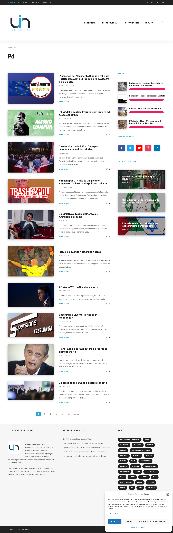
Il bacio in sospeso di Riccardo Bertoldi (147, 95)
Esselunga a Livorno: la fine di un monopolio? (78, 316)
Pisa (140, 487)
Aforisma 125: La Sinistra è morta (78, 287)
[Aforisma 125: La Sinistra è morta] (31, 295)
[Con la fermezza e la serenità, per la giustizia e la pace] (141, 202)
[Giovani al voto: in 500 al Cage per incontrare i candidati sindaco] (31, 157)
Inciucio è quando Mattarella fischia (80, 251)
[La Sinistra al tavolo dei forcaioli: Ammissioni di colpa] (31, 224)
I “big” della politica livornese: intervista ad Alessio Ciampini (84, 113)
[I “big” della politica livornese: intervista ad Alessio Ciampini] (31, 123)
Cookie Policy (134, 527)
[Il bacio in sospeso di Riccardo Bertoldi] (122, 99)
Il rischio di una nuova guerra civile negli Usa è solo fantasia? (85, 452)
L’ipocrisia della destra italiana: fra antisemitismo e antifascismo (86, 447)
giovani (123, 466)
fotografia (145, 461)
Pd (132, 487)
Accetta (114, 521)
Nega (129, 521)
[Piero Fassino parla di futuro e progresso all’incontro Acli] (31, 359)
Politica (151, 487)
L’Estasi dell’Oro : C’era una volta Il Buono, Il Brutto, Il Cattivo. (145, 122)
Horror (135, 466)
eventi (123, 461)
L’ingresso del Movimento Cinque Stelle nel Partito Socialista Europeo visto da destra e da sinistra (84, 78)
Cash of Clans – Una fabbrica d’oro (145, 108)
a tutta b (124, 445)
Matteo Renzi (126, 482)
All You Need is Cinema (129, 439)
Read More (64, 102)
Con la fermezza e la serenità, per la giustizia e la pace (83, 443)
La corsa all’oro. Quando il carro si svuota (83, 382)
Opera (122, 487)
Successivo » (73, 414)
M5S (154, 477)
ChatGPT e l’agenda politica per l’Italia (77, 439)
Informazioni (150, 466)
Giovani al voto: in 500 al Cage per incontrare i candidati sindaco (78, 148)
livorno (144, 477)
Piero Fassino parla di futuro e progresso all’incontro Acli (83, 350)
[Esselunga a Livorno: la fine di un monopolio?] (31, 325)
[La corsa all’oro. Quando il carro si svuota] (31, 390)
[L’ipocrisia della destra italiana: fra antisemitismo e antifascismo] (141, 225)
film (133, 461)
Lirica (132, 477)
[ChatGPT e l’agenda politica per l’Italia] (141, 179)
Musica (151, 482)
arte (147, 439)
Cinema (123, 450)
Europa (149, 455)
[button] (168, 494)
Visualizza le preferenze (153, 521)
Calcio (150, 445)
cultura (123, 455)
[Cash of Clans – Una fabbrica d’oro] (122, 111)
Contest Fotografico (141, 450)
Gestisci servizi (114, 513)
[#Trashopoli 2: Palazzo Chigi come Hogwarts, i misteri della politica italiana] (31, 191)
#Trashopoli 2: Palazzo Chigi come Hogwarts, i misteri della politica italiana (83, 182)
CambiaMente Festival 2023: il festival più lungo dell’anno (84, 456)
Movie (139, 482)
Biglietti (137, 445)
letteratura (151, 471)
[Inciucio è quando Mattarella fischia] (31, 261)
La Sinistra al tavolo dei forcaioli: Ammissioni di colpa (78, 215)
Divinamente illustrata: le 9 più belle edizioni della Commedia (146, 84)
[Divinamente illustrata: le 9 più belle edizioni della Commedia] (122, 86)
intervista (124, 471)
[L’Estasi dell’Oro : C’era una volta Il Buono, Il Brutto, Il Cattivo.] (122, 124)
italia (137, 471)
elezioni (136, 455)
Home (10, 47)
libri (122, 477)
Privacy (143, 527)
